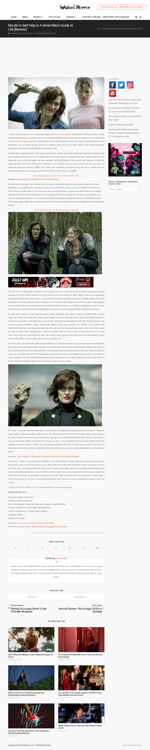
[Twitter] (15, 548)
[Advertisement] (75, 55)
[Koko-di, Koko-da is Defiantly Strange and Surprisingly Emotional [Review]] (31, 677)
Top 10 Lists (54, 17)
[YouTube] (112, 93)
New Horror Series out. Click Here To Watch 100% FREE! (56, 176)
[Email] (97, 548)
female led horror (51, 533)
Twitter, (33, 527)
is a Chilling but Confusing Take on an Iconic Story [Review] (48, 456)
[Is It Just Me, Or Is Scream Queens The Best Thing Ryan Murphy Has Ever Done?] (81, 677)
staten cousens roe (84, 533)
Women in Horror (98, 533)
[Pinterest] (42, 548)
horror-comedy (65, 134)
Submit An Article (135, 745)
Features (70, 17)
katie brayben (63, 533)
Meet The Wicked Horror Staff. (120, 125)
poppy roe (72, 533)
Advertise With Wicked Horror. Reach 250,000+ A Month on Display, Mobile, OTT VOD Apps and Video (123, 133)
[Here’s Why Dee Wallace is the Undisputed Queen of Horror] (31, 639)
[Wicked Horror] (75, 7)
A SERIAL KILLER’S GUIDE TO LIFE (22, 487)
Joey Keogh (14, 33)
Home (14, 17)
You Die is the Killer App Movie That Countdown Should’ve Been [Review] (28, 732)
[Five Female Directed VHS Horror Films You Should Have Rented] (81, 639)
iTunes (56, 487)
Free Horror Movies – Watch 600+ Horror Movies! (121, 7)
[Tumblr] (83, 548)
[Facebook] (28, 548)
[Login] (140, 17)
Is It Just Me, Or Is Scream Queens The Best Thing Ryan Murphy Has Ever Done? (79, 694)
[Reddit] (70, 548)
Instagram (50, 527)
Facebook (41, 527)
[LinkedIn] (56, 548)
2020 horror (40, 533)
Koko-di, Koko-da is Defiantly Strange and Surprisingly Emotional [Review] (26, 694)
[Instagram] (130, 85)
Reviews (37, 17)
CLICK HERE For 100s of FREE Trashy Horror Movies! (56, 210)
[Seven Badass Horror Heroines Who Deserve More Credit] (81, 713)
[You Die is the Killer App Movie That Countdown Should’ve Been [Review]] (31, 715)
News (25, 17)
